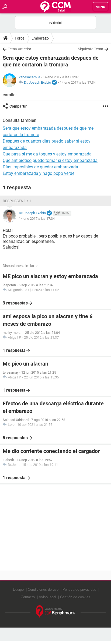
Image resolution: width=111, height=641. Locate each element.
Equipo (18, 589)
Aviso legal (47, 597)
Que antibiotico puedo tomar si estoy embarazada (50, 160)
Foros (20, 38)
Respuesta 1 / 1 (17, 201)
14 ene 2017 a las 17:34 (78, 82)
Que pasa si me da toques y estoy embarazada (47, 154)
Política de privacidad (79, 589)
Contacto (28, 597)
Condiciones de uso (43, 589)
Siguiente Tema (90, 49)
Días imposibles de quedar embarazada (40, 166)
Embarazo (40, 38)
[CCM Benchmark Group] (55, 611)
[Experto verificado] (54, 83)
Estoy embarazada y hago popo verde (38, 173)
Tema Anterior (19, 49)
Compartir (18, 106)
